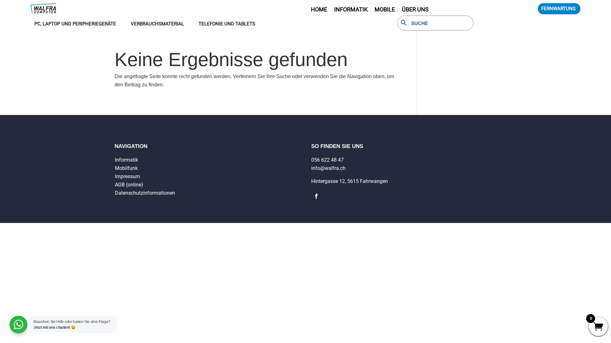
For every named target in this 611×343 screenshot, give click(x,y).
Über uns (415, 10)
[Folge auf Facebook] (316, 196)
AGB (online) (129, 185)
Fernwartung (558, 8)
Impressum (127, 176)
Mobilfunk (126, 168)
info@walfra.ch (328, 168)
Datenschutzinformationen (145, 193)
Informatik (126, 160)
